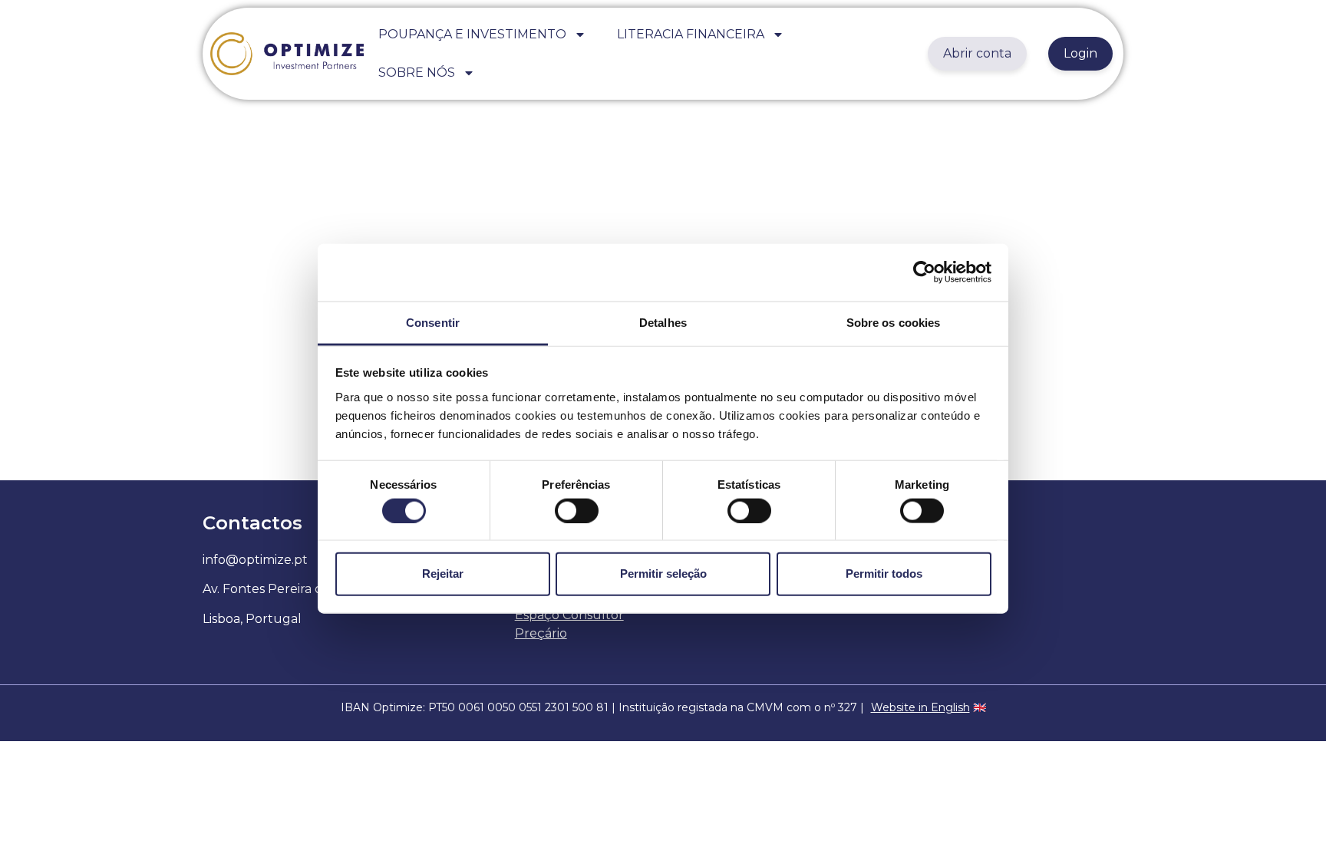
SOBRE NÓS (416, 72)
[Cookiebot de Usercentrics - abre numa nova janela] (924, 272)
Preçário (541, 633)
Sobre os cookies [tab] (893, 321)
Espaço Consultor (569, 615)
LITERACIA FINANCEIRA (690, 34)
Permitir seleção (663, 573)
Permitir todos (884, 573)
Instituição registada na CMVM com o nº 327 (737, 707)
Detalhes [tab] (663, 321)
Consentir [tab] (433, 321)
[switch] (577, 510)
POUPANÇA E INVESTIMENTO (472, 34)
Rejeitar (442, 573)
